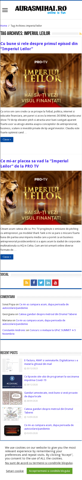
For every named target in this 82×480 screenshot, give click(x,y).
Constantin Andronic (13, 330)
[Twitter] (41, 282)
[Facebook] (34, 282)
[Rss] (26, 282)
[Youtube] (55, 282)
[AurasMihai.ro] (41, 9)
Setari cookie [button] (15, 471)
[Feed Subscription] (80, 33)
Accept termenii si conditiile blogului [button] (49, 470)
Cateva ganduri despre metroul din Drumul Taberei (48, 314)
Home (3, 25)
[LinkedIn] (48, 282)
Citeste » (7, 139)
